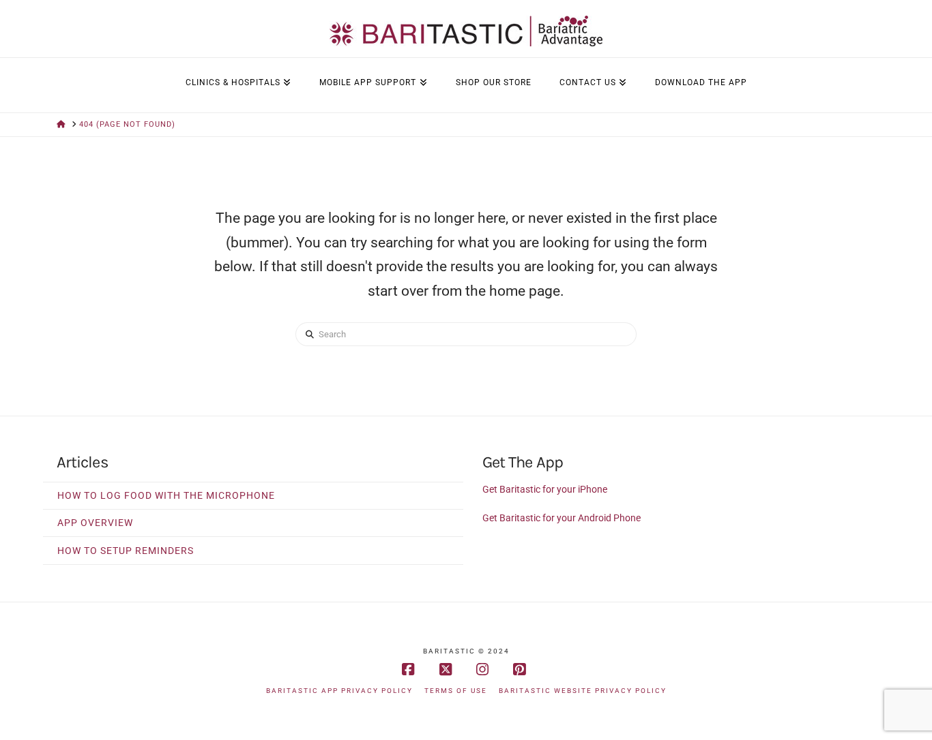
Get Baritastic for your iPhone (544, 489)
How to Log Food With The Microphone (166, 495)
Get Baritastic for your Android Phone (561, 517)
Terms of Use (455, 690)
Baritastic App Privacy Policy (339, 690)
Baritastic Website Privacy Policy (583, 690)
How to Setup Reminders (125, 550)
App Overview (95, 522)
